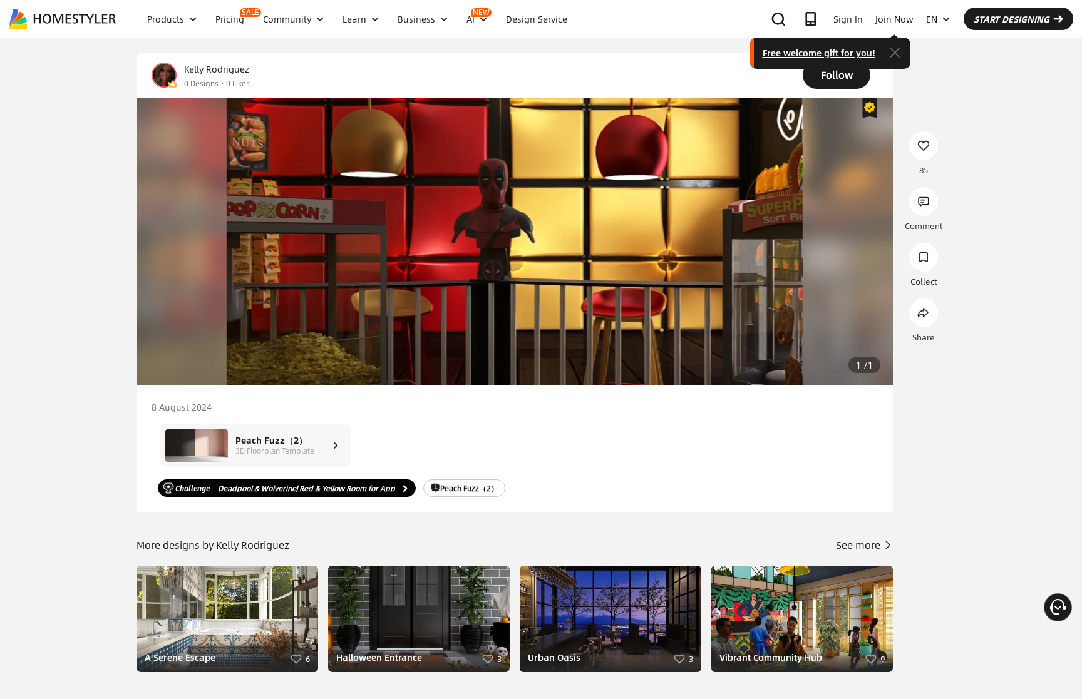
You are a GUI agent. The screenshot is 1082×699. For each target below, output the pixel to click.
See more (859, 545)
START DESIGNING (1011, 19)
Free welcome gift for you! (819, 52)
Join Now (894, 19)
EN (931, 19)
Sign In (848, 19)
